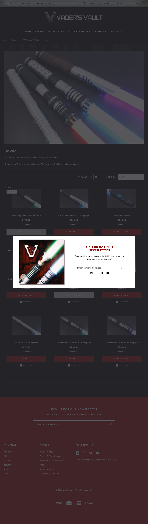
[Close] (128, 242)
